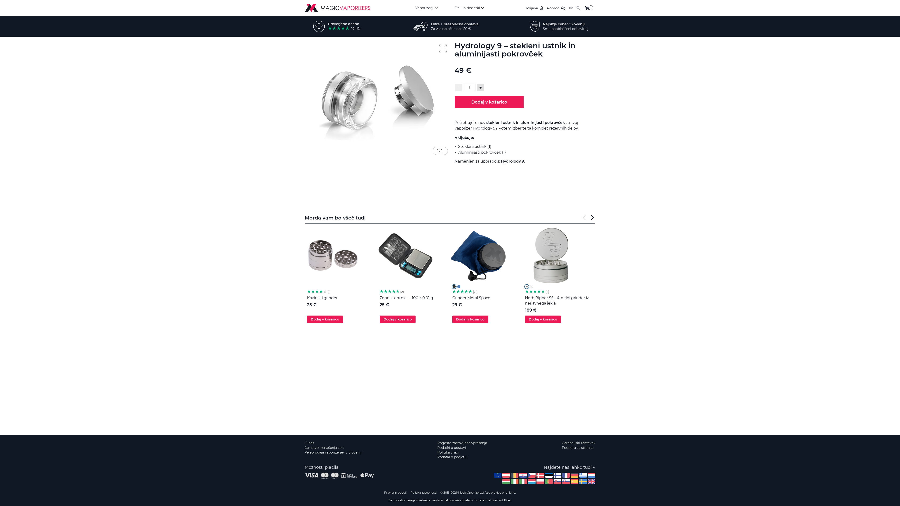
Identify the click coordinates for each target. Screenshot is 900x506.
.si (566, 481)
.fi (557, 475)
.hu (506, 481)
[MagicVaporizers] (337, 8)
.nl (591, 475)
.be (514, 475)
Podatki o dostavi (451, 448)
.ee (549, 475)
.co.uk (591, 481)
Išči (571, 8)
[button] (443, 48)
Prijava (532, 8)
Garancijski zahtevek (578, 443)
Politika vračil (448, 452)
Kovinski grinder (322, 298)
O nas (309, 443)
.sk (557, 481)
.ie (514, 481)
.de (574, 475)
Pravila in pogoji (395, 492)
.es (574, 481)
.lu (532, 481)
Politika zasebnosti (423, 492)
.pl (540, 481)
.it (523, 481)
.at (506, 475)
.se (583, 481)
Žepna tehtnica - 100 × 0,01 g (406, 298)
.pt (549, 481)
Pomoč (553, 8)
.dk (540, 475)
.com (497, 475)
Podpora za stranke (577, 448)
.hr (523, 475)
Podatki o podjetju (452, 457)
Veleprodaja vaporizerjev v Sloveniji (333, 452)
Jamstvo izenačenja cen (324, 448)
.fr (566, 475)
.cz (532, 475)
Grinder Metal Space (471, 298)
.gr (583, 475)
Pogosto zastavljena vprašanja (462, 443)
